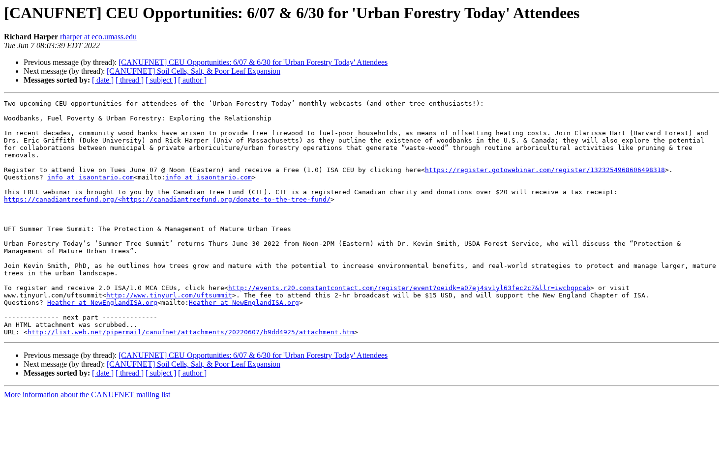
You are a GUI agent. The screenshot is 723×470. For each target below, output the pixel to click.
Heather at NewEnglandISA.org (102, 302)
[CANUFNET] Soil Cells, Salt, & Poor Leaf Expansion (193, 71)
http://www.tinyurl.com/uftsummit (169, 295)
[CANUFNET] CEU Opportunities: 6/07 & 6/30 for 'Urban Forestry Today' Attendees (253, 62)
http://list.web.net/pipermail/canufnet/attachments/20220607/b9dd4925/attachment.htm (191, 332)
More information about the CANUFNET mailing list (87, 394)
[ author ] (192, 80)
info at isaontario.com (90, 177)
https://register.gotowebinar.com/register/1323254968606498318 (545, 170)
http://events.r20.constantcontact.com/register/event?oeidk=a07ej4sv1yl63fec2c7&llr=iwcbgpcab (409, 288)
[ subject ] (161, 80)
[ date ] (103, 80)
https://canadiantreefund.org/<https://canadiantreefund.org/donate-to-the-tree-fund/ (167, 199)
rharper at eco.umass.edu (98, 36)
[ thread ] (130, 80)
